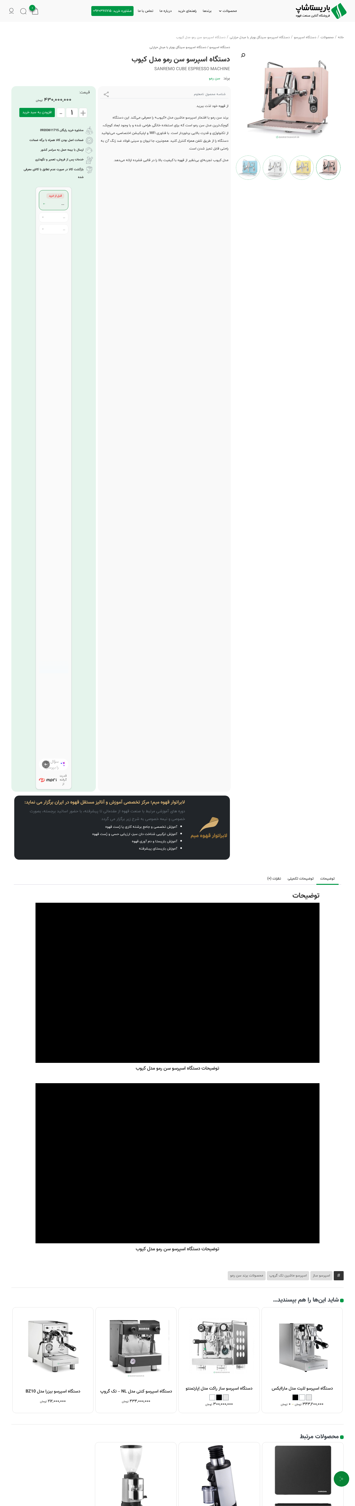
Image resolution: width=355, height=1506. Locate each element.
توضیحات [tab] (327, 878)
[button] (243, 55)
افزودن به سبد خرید (37, 112)
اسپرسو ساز (321, 1275)
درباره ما (166, 11)
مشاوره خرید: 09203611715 (112, 11)
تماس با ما (145, 11)
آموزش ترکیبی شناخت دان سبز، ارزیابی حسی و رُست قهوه (134, 834)
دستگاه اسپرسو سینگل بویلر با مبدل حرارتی (260, 37)
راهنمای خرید (187, 11)
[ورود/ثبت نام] (11, 11)
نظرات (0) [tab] (274, 878)
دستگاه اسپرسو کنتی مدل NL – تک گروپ (136, 1391)
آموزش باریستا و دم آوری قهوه (154, 841)
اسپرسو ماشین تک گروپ (288, 1275)
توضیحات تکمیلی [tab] (301, 878)
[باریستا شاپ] (321, 11)
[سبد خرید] (35, 10)
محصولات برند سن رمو (246, 1275)
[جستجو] (23, 11)
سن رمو (214, 78)
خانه (341, 37)
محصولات (230, 11)
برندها (207, 11)
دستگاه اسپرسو (305, 37)
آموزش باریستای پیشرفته (158, 848)
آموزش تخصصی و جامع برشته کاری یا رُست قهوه (141, 827)
